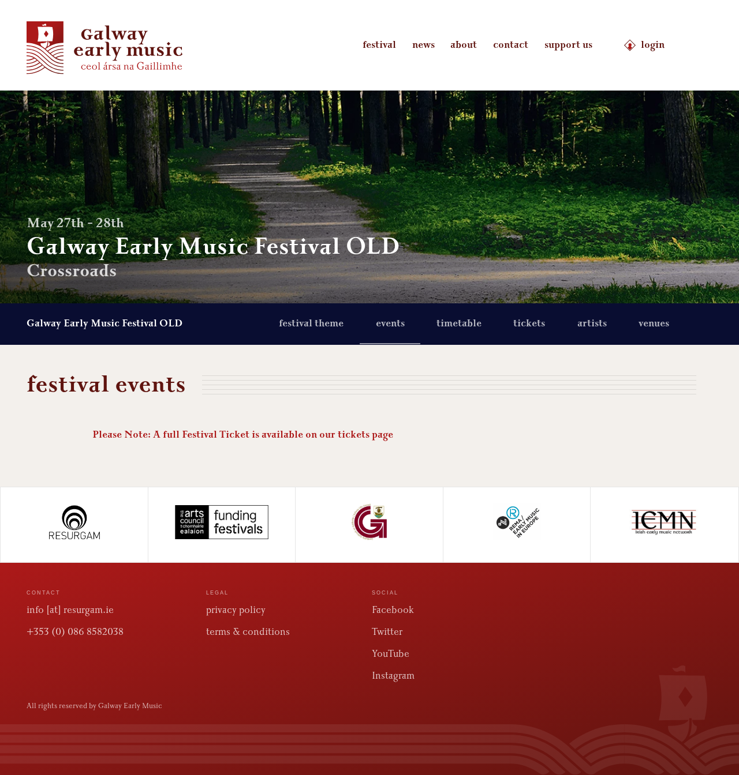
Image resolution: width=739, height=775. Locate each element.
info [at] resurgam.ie (70, 609)
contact (510, 45)
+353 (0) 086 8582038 (75, 631)
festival (379, 45)
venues (654, 323)
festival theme (311, 323)
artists (592, 323)
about (463, 45)
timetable (459, 323)
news (423, 45)
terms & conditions (248, 631)
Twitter (387, 631)
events (390, 323)
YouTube (390, 653)
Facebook (393, 609)
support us (568, 45)
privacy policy (236, 609)
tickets (529, 323)
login (653, 45)
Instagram (393, 675)
